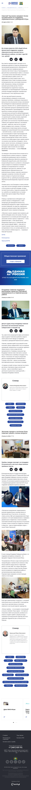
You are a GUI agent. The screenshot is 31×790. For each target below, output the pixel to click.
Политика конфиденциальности (15, 774)
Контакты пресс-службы (9, 741)
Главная (3, 7)
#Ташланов (10, 245)
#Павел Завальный (20, 660)
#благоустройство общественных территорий (15, 682)
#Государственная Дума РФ (15, 671)
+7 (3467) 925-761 (15, 747)
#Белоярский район (21, 685)
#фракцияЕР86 (6, 240)
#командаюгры (6, 237)
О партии (5, 735)
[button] (13, 722)
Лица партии (20, 735)
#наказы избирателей (15, 418)
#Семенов (20, 407)
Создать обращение (15, 261)
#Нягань (8, 685)
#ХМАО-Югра (20, 403)
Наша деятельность (12, 7)
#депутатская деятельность (15, 414)
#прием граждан (8, 674)
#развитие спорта (15, 425)
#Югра (10, 407)
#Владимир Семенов (15, 411)
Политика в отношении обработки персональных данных (15, 775)
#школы (21, 245)
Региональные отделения (6, 738)
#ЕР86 (3, 234)
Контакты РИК (20, 738)
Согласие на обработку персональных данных (15, 776)
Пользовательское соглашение (15, 773)
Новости (20, 7)
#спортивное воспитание (15, 421)
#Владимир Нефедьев (15, 664)
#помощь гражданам (22, 674)
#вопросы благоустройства (15, 678)
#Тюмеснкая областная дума (15, 667)
